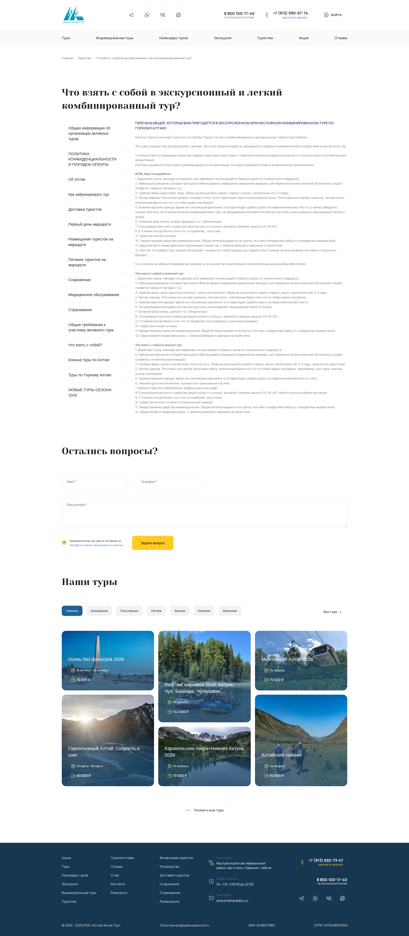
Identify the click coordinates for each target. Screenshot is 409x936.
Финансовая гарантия (176, 858)
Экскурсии (222, 38)
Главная (67, 58)
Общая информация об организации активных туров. (89, 133)
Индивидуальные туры (114, 38)
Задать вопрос (153, 543)
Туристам (265, 38)
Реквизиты (119, 892)
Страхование (80, 310)
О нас (115, 875)
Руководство (169, 866)
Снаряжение (79, 280)
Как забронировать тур (88, 194)
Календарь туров (173, 38)
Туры (66, 38)
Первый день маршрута (89, 224)
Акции (304, 38)
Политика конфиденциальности (184, 925)
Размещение (169, 901)
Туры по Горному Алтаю (89, 375)
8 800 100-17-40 (239, 13)
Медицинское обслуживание (93, 295)
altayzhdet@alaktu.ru (232, 900)
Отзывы (341, 38)
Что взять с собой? (85, 345)
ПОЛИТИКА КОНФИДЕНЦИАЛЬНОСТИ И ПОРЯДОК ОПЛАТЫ (92, 159)
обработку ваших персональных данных (96, 545)
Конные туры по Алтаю (88, 360)
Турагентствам (122, 858)
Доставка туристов (85, 209)
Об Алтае (76, 179)
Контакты (118, 884)
